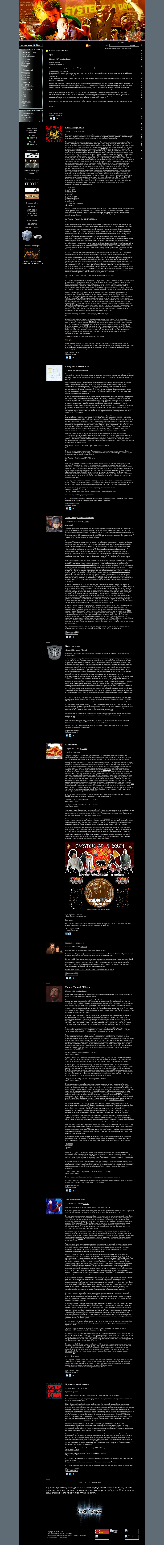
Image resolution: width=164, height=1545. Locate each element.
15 (89, 1482)
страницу (82, 1282)
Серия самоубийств (74, 127)
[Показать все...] (57, 118)
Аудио (23, 94)
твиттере (107, 819)
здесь (75, 623)
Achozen (24, 87)
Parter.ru (69, 1330)
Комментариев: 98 (72, 354)
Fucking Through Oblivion (77, 987)
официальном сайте (95, 163)
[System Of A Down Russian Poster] (99, 876)
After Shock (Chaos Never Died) (79, 517)
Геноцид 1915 (26, 101)
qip (66, 221)
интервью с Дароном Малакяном (82, 722)
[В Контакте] (51, 118)
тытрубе (87, 1420)
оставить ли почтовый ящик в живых (104, 243)
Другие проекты (26, 89)
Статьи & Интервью (28, 56)
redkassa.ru (69, 1143)
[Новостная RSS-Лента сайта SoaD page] (89, 46)
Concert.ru (70, 1328)
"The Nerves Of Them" (117, 1100)
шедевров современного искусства (91, 1298)
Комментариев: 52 (72, 732)
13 (85, 1482)
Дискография (25, 72)
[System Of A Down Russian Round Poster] (99, 908)
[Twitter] (54, 118)
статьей (79, 1110)
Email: (107, 45)
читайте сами (108, 1108)
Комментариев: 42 (72, 1372)
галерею (126, 484)
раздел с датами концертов (80, 393)
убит (111, 710)
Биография (25, 61)
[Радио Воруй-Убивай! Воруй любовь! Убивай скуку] (32, 191)
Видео (23, 96)
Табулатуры (25, 79)
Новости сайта (26, 117)
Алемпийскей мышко (75, 1200)
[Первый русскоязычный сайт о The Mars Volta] (32, 186)
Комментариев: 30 (72, 1471)
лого (66, 324)
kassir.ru (69, 1149)
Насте (108, 923)
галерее (79, 590)
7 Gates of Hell (71, 744)
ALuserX (68, 59)
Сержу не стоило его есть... (77, 366)
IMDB (129, 611)
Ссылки (24, 105)
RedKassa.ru (127, 1138)
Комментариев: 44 (72, 634)
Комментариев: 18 (72, 975)
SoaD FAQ (25, 65)
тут (113, 226)
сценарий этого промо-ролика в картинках (106, 245)
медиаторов (75, 324)
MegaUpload (69, 801)
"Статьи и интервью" (98, 1430)
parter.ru (68, 1147)
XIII (51, 55)
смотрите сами (96, 815)
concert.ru (69, 1145)
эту (74, 1268)
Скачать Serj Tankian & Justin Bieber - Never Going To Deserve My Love (89, 969)
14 (87, 1482)
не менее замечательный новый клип (106, 1017)
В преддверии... (72, 646)
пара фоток (98, 347)
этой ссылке (107, 770)
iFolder (76, 801)
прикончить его (125, 243)
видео (91, 321)
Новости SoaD (26, 54)
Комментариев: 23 (72, 1187)
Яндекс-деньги (32, 220)
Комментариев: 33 (56, 115)
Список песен (25, 75)
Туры (23, 103)
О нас (23, 119)
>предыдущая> (96, 1482)
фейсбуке (75, 955)
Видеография (25, 73)
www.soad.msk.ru (52, 1537)
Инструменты (25, 63)
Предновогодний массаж (77, 1384)
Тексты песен (25, 77)
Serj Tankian (25, 84)
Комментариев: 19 (72, 505)
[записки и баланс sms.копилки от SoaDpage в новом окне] (32, 241)
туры (78, 329)
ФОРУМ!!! (25, 115)
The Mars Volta (95, 1156)
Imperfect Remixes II (74, 943)
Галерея (24, 66)
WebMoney (31, 206)
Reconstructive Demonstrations (75, 1226)
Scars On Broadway (27, 86)
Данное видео (78, 238)
